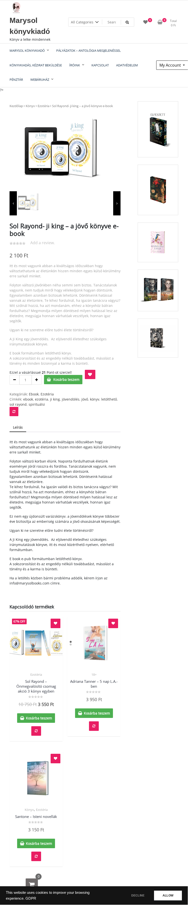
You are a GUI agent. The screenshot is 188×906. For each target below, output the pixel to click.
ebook (28, 399)
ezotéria (41, 399)
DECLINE (137, 895)
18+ (94, 674)
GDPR (30, 898)
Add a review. (42, 242)
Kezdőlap (16, 106)
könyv (94, 399)
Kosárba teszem (66, 379)
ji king (55, 399)
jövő (84, 399)
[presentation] (13, 203)
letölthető (109, 399)
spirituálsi (37, 404)
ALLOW (168, 895)
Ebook (34, 394)
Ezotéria (43, 106)
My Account (170, 65)
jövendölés (70, 399)
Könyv (30, 106)
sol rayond (18, 404)
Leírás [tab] (18, 427)
